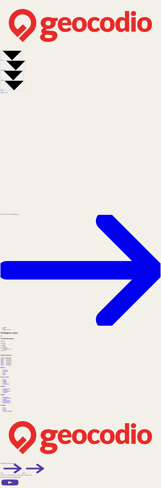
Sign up (24, 472)
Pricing (4, 373)
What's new (5, 370)
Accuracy (5, 382)
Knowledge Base (6, 400)
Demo (4, 374)
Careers (4, 409)
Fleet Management (6, 391)
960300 (2, 360)
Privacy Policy (3, 477)
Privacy (4, 379)
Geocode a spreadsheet (11, 463)
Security (4, 380)
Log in (2, 472)
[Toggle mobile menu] (2, 91)
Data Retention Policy (16, 477)
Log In (6, 92)
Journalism (5, 392)
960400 (2, 364)
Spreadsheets (3, 69)
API (2, 59)
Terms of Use (9, 477)
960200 (2, 362)
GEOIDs (5, 327)
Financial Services (6, 388)
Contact (2, 92)
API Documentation (7, 398)
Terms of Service (6, 383)
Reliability (5, 381)
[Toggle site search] (1, 91)
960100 (2, 363)
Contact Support (6, 402)
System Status (6, 397)
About (4, 407)
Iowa (4, 328)
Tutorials (4, 399)
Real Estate (5, 389)
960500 (2, 359)
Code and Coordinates (7, 411)
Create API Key (4, 463)
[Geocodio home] (80, 50)
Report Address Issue (7, 401)
